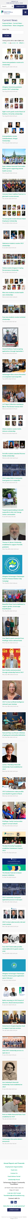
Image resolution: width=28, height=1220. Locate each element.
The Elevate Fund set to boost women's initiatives (12, 874)
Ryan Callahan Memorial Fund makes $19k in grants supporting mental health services (13, 168)
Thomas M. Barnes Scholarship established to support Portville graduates (12, 544)
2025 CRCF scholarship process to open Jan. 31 (12, 1051)
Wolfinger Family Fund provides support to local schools (12, 822)
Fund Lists (14, 1170)
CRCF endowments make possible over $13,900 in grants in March (13, 792)
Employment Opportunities (14, 1167)
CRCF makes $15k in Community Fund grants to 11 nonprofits (12, 479)
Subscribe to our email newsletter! (14, 1206)
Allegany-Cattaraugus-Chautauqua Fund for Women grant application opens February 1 (13, 975)
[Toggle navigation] (25, 12)
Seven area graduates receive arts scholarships (13, 63)
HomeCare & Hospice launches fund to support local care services (13, 1027)
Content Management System (15, 1217)
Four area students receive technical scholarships (13, 318)
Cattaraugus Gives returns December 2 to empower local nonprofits (14, 375)
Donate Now (20, 6)
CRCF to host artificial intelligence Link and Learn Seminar (13, 703)
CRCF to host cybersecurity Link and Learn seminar (13, 923)
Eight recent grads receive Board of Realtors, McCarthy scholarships (13, 113)
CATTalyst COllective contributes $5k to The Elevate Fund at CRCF (12, 405)
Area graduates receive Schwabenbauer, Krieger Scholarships (10, 138)
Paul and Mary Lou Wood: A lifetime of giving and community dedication (13, 734)
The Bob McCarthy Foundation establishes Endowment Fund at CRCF (12, 848)
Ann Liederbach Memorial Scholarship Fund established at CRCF (12, 1084)
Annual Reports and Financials (14, 1163)
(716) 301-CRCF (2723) (14, 1193)
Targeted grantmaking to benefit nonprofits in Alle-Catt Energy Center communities (12, 512)
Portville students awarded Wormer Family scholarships (13, 454)
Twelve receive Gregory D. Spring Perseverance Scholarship (12, 269)
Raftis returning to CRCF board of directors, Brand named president (13, 1001)
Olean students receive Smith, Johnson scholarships (11, 430)
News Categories (18, 25)
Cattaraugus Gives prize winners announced (12, 1140)
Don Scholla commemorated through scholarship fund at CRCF (13, 671)
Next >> (22, 43)
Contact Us (14, 1)
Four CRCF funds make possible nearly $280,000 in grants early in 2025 (12, 949)
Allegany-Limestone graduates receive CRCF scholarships (12, 88)
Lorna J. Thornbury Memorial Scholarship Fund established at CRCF (12, 767)
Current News (17, 23)
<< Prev (4, 43)
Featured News (7, 23)
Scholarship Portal (14, 1179)
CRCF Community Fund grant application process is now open (12, 898)
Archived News (7, 25)
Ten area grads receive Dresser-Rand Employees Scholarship (14, 220)
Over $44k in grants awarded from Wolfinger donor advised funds (13, 639)
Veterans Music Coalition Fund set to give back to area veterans (14, 195)
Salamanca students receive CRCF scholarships (13, 244)
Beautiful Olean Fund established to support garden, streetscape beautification (13, 606)
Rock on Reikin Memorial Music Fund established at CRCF (13, 1115)
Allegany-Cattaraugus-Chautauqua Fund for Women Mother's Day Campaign (13, 578)
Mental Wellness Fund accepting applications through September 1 (13, 350)
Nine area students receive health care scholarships (13, 293)
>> (19, 43)
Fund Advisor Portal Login (14, 3)
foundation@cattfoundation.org (14, 1195)
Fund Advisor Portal (14, 1176)
